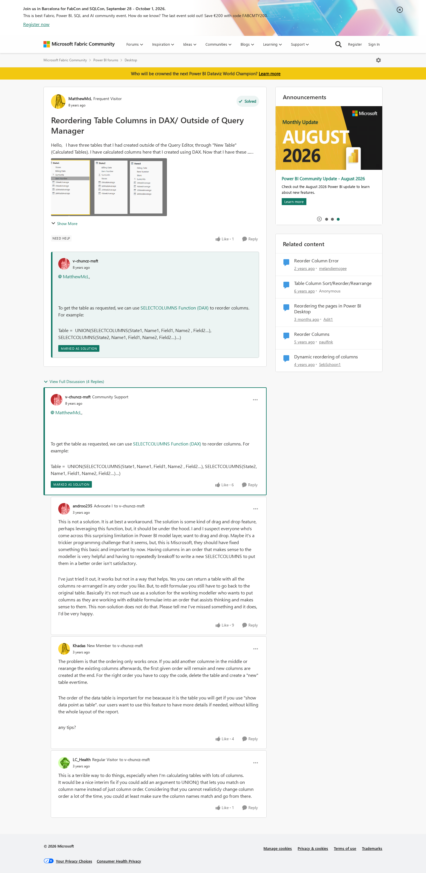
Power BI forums (105, 60)
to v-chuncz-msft (129, 506)
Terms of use (345, 848)
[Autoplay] (319, 219)
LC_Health (82, 759)
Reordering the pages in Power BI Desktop (327, 309)
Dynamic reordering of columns (326, 357)
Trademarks (372, 848)
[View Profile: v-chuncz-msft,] (64, 264)
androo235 (82, 506)
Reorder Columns (311, 334)
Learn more (270, 73)
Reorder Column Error (316, 261)
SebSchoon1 (330, 364)
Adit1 (328, 319)
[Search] (338, 44)
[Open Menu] (378, 60)
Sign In (374, 44)
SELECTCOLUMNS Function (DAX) (175, 308)
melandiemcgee (333, 268)
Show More (67, 223)
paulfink (326, 342)
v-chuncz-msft (85, 261)
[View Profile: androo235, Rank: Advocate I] (64, 509)
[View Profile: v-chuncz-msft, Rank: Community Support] (56, 400)
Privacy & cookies (313, 848)
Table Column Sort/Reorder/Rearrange (333, 283)
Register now (36, 24)
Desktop (131, 60)
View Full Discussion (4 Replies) (77, 381)
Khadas (79, 645)
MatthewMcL (80, 98)
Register (355, 44)
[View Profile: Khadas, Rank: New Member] (64, 649)
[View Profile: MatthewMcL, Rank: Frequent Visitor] (58, 101)
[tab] (326, 219)
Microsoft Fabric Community (65, 60)
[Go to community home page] (79, 44)
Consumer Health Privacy (119, 861)
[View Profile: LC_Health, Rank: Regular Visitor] (64, 763)
